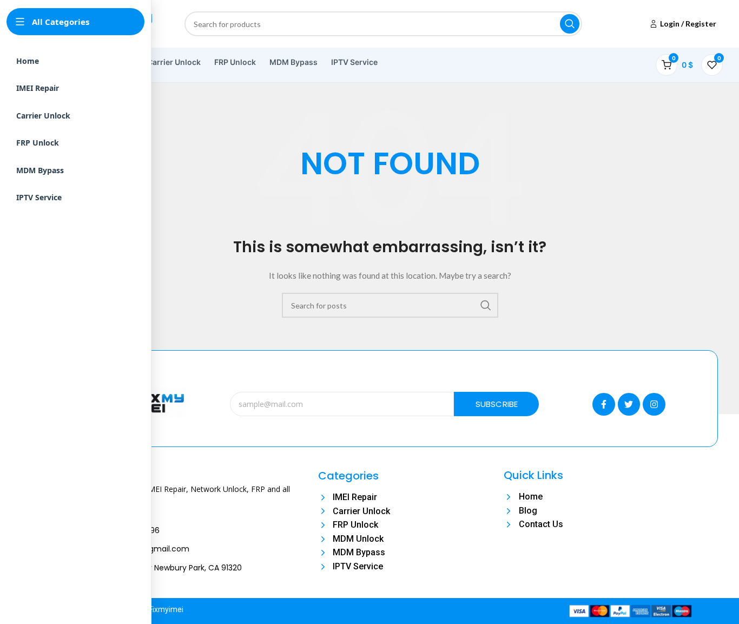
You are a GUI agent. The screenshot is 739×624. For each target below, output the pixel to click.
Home (27, 61)
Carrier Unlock (174, 62)
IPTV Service (354, 62)
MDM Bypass (293, 62)
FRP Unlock (235, 62)
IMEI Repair (37, 88)
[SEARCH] (569, 24)
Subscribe (497, 404)
